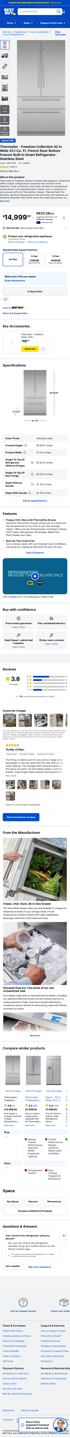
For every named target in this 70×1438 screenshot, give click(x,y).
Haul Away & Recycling (52, 1356)
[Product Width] (24, 452)
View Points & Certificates (54, 1378)
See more (4, 201)
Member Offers (48, 1383)
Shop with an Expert (51, 1335)
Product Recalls (11, 1351)
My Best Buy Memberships (54, 1373)
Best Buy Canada (29, 1410)
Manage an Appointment (53, 1346)
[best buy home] (10, 11)
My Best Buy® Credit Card (16, 1373)
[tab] (13, 1201)
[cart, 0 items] (63, 12)
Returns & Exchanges (13, 1341)
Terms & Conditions (37, 242)
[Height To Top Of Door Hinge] (32, 474)
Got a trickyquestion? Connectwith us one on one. (37, 1425)
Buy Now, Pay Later (12, 1388)
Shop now (55, 2)
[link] (21, 817)
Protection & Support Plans (55, 1351)
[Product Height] (25, 445)
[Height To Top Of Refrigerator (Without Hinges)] (32, 462)
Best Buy (7, 32)
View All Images (13, 1091)
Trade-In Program (12, 1356)
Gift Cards (8, 1361)
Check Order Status (13, 1330)
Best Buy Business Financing (17, 1393)
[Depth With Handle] (29, 493)
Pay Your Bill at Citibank (15, 1378)
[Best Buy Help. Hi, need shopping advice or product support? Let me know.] (60, 1425)
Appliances (20, 32)
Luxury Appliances (39, 32)
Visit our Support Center (53, 1330)
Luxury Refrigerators (13, 34)
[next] (64, 775)
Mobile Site (8, 1410)
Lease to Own (9, 1383)
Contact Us (46, 1361)
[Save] (5, 300)
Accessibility (8, 1420)
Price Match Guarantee (14, 1346)
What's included (16, 242)
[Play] (35, 576)
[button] (11, 23)
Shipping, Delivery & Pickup (17, 1335)
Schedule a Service (50, 1341)
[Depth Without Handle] (32, 484)
